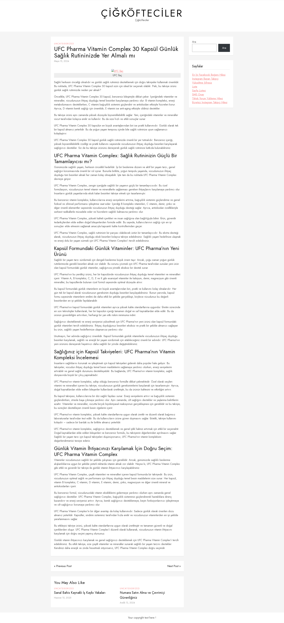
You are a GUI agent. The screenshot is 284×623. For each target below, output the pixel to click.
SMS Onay (198, 94)
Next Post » (174, 566)
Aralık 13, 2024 (127, 602)
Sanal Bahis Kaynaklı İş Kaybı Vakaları (79, 592)
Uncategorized (64, 43)
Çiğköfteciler (142, 13)
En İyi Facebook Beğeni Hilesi (208, 75)
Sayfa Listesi (199, 90)
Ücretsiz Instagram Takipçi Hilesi (209, 102)
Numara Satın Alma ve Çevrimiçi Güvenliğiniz (142, 595)
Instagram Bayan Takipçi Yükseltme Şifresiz (205, 81)
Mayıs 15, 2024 (61, 61)
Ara (194, 42)
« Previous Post (62, 566)
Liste (194, 87)
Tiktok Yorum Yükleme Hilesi (207, 98)
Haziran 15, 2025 (62, 597)
